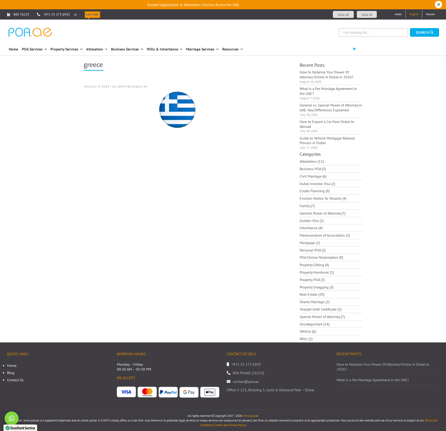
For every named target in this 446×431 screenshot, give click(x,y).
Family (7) (307, 205)
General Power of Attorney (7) (322, 213)
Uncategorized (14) (314, 324)
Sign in (366, 15)
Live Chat (92, 14)
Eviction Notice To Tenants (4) (323, 198)
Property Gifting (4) (314, 264)
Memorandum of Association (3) (325, 235)
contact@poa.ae (246, 381)
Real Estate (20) (312, 294)
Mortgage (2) (310, 242)
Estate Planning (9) (315, 191)
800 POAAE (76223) (248, 373)
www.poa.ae (251, 416)
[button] (12, 418)
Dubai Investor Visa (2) (317, 183)
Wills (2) (306, 338)
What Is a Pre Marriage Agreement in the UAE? (328, 91)
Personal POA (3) (313, 250)
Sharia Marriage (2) (314, 301)
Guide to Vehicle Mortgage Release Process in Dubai (327, 140)
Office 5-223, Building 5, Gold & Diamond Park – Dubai (270, 390)
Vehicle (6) (308, 331)
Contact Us (15, 380)
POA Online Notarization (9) (321, 257)
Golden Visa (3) (312, 220)
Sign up (343, 15)
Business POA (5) (313, 168)
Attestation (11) (312, 161)
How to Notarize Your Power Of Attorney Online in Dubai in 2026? (326, 74)
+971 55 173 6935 (56, 14)
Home (11, 365)
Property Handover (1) (317, 272)
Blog (10, 372)
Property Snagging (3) (317, 287)
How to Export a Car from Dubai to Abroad (327, 124)
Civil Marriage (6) (313, 176)
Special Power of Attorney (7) (322, 316)
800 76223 (21, 14)
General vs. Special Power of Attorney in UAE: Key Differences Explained (331, 107)
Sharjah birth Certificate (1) (320, 309)
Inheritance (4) (311, 227)
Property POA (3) (312, 279)
